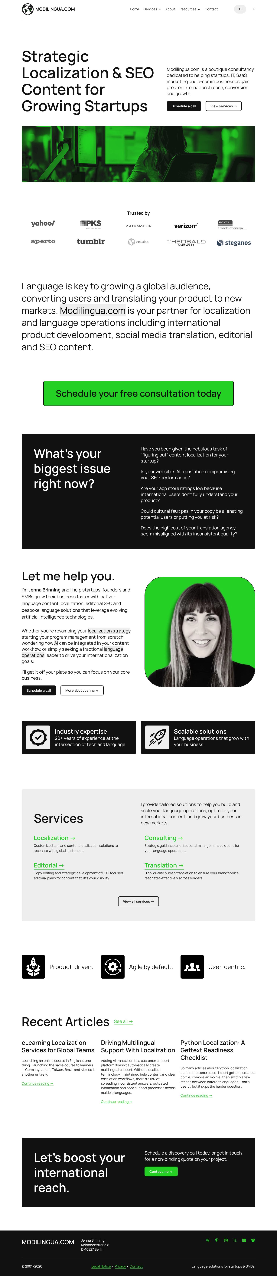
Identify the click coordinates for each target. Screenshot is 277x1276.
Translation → (164, 865)
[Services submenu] (159, 9)
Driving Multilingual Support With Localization (138, 1046)
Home (134, 9)
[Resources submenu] (198, 9)
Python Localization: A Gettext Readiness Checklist (213, 1050)
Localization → (55, 838)
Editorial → (49, 865)
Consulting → (164, 838)
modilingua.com (55, 9)
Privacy (120, 1266)
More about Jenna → (82, 690)
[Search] (240, 9)
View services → (223, 106)
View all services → (138, 901)
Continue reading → (38, 1083)
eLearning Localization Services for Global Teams (58, 1046)
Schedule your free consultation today (138, 393)
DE (253, 9)
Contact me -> (161, 1171)
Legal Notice (101, 1266)
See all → (123, 1021)
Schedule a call (184, 106)
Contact (136, 1266)
